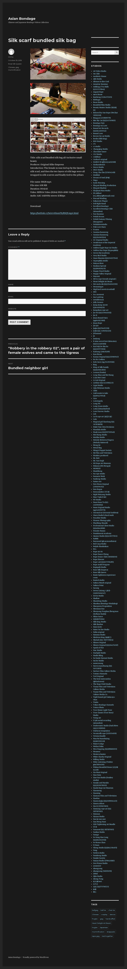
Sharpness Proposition (102, 606)
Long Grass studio (100, 406)
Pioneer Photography (102, 520)
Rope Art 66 (98, 552)
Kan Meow (97, 354)
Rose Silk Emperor (100, 570)
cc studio (96, 146)
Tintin (95, 702)
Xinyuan (96, 814)
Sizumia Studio (99, 635)
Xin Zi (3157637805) (100, 806)
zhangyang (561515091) (102, 871)
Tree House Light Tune (102, 710)
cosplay (104, 914)
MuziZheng (97, 471)
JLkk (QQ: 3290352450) (102, 331)
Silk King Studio (99, 622)
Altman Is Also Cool (101, 82)
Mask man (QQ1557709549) (104, 432)
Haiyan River (98, 263)
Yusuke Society (99, 858)
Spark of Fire (98, 648)
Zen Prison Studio (100, 863)
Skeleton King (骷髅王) (102, 637)
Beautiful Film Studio (101, 105)
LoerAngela (98, 401)
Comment (13, 247)
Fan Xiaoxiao (98, 214)
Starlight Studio (99, 653)
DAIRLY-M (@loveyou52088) (104, 162)
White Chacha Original (102, 757)
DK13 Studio (98, 170)
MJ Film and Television (102, 453)
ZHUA (95, 874)
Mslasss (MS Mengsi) (101, 466)
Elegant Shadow (99, 188)
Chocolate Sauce (99, 152)
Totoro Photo (98, 707)
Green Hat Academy (101, 253)
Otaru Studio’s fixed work (103, 515)
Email (11, 297)
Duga (95, 180)
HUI (94, 292)
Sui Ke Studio (98, 661)
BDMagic (97, 100)
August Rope (98, 92)
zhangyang (97, 868)
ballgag (95, 910)
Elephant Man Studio (101, 191)
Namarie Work (99, 476)
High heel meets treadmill (104, 289)
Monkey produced (100, 456)
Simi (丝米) (97, 627)
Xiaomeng (97, 791)
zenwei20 (97, 866)
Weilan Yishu (98, 746)
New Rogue (97, 489)
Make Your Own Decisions (103, 427)
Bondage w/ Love (100, 126)
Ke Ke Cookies (99, 359)
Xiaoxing (96, 793)
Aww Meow (97, 94)
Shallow (96, 598)
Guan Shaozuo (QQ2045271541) (105, 258)
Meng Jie (96, 445)
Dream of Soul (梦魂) (101, 178)
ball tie (103, 910)
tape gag (95, 936)
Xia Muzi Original (100, 772)
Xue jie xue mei (99, 819)
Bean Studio (98, 102)
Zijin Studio (97, 876)
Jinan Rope (97, 323)
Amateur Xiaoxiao (100, 84)
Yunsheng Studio (100, 855)
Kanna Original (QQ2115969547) (106, 357)
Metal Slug (97, 448)
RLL (94, 549)
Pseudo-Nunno (99, 531)
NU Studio (97, 500)
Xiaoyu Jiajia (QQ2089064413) (105, 801)
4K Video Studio (99, 71)
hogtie (94, 927)
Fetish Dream (98, 217)
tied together (107, 936)
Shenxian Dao (98, 609)
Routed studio (98, 580)
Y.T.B (95, 827)
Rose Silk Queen (15, 64)
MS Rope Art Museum (102, 463)
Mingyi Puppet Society (102, 450)
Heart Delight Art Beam (102, 281)
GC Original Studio (100, 240)
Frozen (96, 230)
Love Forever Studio (101, 411)
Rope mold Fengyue (101, 565)
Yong (95, 850)
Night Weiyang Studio (102, 494)
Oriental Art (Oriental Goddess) (105, 513)
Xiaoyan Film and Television (105, 796)
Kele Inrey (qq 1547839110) (103, 362)
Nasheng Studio (99, 479)
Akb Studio (97, 79)
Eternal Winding (100, 198)
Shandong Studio (100, 601)
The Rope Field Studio (102, 684)
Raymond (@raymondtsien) (104, 541)
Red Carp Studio (99, 544)
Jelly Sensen (98, 302)
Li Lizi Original (99, 380)
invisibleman (98, 300)
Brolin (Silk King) (100, 139)
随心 (94, 892)
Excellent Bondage (101, 206)
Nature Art (97, 481)
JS (94, 336)
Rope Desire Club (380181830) (105, 557)
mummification (14, 70)
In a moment (98, 294)
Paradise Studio (99, 518)
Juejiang (96, 339)
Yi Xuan (96, 845)
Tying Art (97, 718)
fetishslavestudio (100, 224)
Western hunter (99, 754)
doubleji (96, 175)
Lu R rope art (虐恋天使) (102, 417)
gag (17, 67)
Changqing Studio (100, 149)
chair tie (111, 910)
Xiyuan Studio (98, 817)
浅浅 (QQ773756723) (101, 887)
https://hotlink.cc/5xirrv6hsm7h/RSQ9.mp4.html (54, 213)
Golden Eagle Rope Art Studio (105, 248)
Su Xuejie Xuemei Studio (103, 658)
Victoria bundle (99, 736)
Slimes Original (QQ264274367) (105, 645)
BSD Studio (97, 141)
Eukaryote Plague (100, 201)
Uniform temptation (101, 731)
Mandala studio (99, 430)
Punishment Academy (102, 533)
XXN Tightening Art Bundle (104, 824)
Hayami (96, 276)
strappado (111, 932)
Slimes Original (99, 643)
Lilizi (95, 391)
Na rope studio (99, 474)
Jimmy (10, 57)
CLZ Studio (97, 154)
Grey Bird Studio (100, 256)
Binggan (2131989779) (102, 118)
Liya (95, 398)
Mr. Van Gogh (98, 461)
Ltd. (94, 414)
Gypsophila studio (100, 261)
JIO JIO (95, 326)
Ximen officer (98, 804)
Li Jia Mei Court (99, 378)
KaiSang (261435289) (101, 352)
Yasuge (96, 835)
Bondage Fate (99, 123)
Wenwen (96, 752)
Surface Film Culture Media (104, 671)
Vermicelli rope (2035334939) (104, 733)
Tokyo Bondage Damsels (103, 705)
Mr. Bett (96, 458)
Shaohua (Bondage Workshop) (105, 604)
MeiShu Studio (99, 437)
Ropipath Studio (99, 567)
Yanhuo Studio (99, 832)
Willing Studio (99, 759)
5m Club (96, 74)
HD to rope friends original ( (104, 279)
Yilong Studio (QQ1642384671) (105, 848)
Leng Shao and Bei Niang (103, 375)
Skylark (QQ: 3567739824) (103, 640)
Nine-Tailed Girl (99, 497)
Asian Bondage (21, 18)
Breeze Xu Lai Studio (101, 136)
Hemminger (98, 287)
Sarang (96, 588)
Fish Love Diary (99, 227)
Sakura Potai (98, 585)
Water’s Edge (98, 744)
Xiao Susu (97, 775)
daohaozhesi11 (99, 165)
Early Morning (99, 183)
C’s (94, 144)
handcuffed (110, 919)
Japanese (104, 927)
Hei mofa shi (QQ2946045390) (105, 284)
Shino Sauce (98, 617)
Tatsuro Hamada (100, 674)
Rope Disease (98, 559)
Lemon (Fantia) (99, 372)
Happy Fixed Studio (101, 271)
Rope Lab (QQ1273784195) (103, 562)
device (112, 914)
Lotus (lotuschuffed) (101, 409)
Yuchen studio (98, 853)
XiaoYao (96, 798)
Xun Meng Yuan (99, 822)
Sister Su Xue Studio (101, 630)
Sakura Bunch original (102, 583)
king (95, 365)
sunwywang (98, 663)
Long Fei (96, 404)
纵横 (94, 889)
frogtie (94, 919)
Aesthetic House (99, 76)
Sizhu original (98, 632)
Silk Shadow (98, 624)
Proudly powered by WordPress (36, 957)
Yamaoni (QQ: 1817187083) (103, 830)
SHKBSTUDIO (98, 619)
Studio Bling (98, 655)
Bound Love (98, 133)
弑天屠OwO (97, 881)
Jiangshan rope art (100, 310)
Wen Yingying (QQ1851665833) (105, 749)
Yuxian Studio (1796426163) (103, 861)
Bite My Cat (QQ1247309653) (104, 120)
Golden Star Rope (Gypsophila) (105, 250)
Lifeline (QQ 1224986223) (103, 383)
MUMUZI (96, 468)
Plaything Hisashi (100, 523)
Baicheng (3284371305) (102, 97)
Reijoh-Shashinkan (100, 546)
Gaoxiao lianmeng (100, 232)
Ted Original (98, 676)
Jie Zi (95, 315)
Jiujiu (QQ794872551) (101, 328)
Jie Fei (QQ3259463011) (102, 313)
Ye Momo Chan (99, 842)
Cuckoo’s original (100, 159)
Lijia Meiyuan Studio (101, 388)
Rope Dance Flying (101, 554)
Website (12, 309)
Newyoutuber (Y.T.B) (101, 492)
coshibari (97, 157)
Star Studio (97, 650)
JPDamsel (97, 333)
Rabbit (95, 539)
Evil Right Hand (99, 204)
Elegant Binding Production (104, 185)
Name (11, 284)
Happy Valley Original (102, 274)
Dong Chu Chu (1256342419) (104, 172)
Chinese (11, 67)
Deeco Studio (98, 167)
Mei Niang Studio (100, 435)
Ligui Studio (98, 385)
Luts (95, 419)
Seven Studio (98, 596)
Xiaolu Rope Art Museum (103, 788)
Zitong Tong (98, 879)
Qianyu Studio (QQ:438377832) (105, 536)
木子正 (95, 884)
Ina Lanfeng (98, 297)
